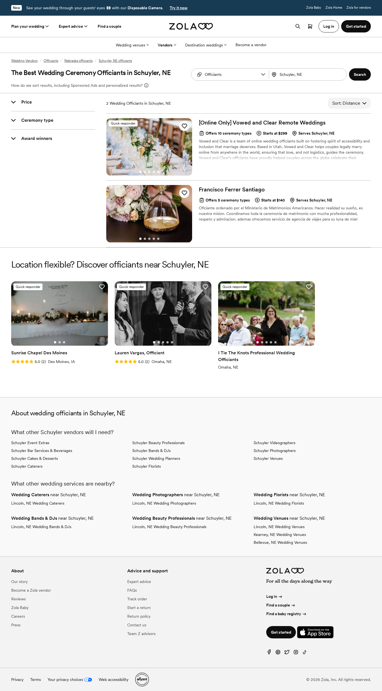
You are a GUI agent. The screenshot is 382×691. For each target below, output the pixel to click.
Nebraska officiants (78, 61)
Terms (35, 679)
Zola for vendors (358, 8)
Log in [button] (328, 26)
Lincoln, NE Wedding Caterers (37, 503)
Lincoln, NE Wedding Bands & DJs (41, 526)
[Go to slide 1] (140, 172)
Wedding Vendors (24, 61)
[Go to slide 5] (158, 172)
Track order (137, 599)
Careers (18, 616)
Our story (19, 581)
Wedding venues (130, 45)
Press (15, 625)
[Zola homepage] (191, 26)
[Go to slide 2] (145, 172)
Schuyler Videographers (274, 443)
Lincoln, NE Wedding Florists (279, 503)
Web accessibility (113, 679)
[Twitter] (287, 653)
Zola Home (334, 8)
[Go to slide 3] (149, 172)
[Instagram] (296, 653)
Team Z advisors (141, 633)
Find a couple (109, 26)
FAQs (132, 590)
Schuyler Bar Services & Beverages (41, 450)
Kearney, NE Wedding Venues (280, 534)
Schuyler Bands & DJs (151, 450)
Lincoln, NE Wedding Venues (279, 526)
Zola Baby (313, 8)
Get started (281, 632)
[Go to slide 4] (154, 172)
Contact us (136, 625)
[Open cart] (310, 26)
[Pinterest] (278, 653)
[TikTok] (305, 653)
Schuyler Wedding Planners (156, 458)
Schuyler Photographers (275, 450)
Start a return (139, 607)
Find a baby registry (283, 614)
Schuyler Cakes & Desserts (34, 458)
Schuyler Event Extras (30, 443)
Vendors (165, 45)
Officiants (51, 61)
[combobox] (308, 74)
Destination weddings (204, 45)
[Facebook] (269, 653)
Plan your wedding (27, 26)
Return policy (138, 616)
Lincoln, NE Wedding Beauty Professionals (169, 526)
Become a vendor (251, 45)
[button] (263, 74)
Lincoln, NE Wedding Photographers (164, 503)
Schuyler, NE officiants (115, 61)
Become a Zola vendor (31, 590)
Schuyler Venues (268, 458)
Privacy (17, 679)
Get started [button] (356, 26)
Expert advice (71, 26)
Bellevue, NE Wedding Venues (280, 542)
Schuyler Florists (146, 466)
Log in (271, 596)
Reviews (18, 599)
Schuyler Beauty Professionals (158, 443)
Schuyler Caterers (27, 466)
